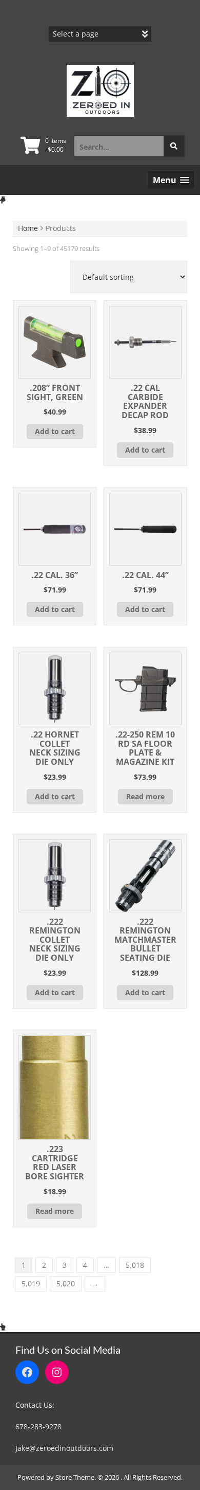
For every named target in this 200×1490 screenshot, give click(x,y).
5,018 (135, 1265)
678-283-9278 (38, 1426)
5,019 (31, 1283)
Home (28, 228)
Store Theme (74, 1477)
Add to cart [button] (55, 431)
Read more (145, 796)
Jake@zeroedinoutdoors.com (64, 1448)
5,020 (65, 1283)
